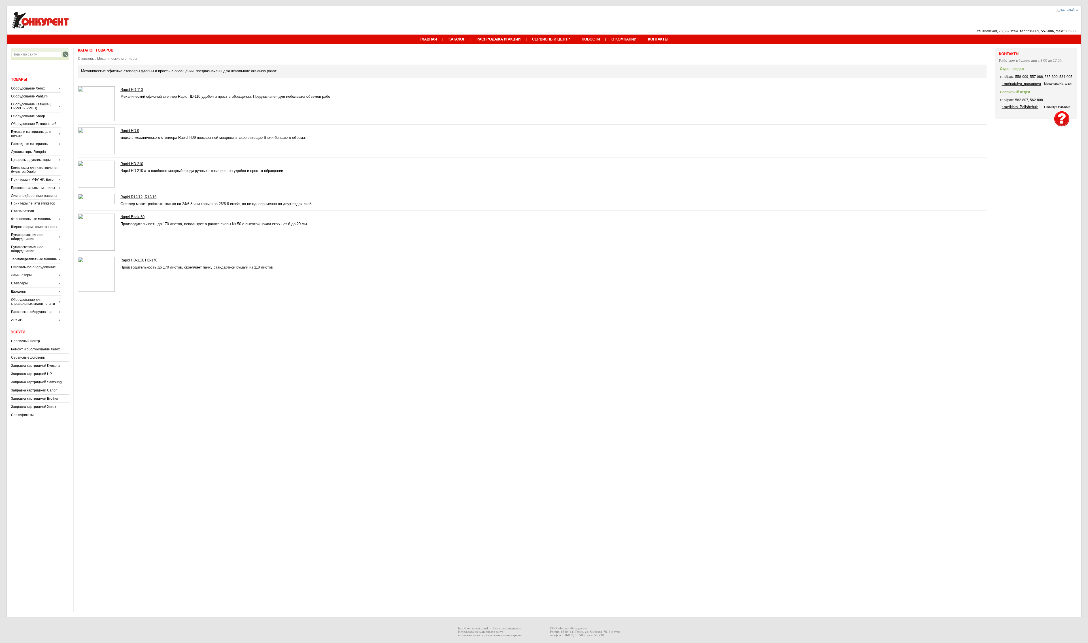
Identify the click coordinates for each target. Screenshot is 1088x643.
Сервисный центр (25, 341)
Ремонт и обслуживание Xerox (35, 349)
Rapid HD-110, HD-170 (138, 260)
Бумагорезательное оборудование (27, 237)
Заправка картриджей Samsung (36, 382)
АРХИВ (16, 320)
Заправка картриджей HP (31, 374)
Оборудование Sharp (28, 116)
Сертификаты (22, 415)
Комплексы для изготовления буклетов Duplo (35, 170)
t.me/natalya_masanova (1021, 84)
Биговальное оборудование (33, 267)
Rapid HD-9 (129, 131)
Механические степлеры (117, 59)
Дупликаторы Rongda (28, 152)
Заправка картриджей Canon (34, 390)
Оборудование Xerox (28, 88)
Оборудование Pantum (29, 96)
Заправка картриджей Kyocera (35, 366)
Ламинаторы (21, 275)
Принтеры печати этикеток (33, 203)
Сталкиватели (22, 211)
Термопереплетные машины (34, 259)
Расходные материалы (29, 144)
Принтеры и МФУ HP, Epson (33, 180)
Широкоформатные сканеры (34, 227)
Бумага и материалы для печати (31, 134)
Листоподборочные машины (34, 196)
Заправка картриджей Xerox (33, 407)
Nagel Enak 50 (132, 217)
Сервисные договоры (28, 357)
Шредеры (19, 291)
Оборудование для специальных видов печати (33, 302)
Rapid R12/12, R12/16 (138, 197)
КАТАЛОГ (457, 39)
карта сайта (1069, 9)
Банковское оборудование (32, 312)
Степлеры (19, 283)
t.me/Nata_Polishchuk (1020, 107)
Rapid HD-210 (131, 164)
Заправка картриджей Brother (34, 399)
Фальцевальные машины (31, 219)
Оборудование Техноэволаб (33, 124)
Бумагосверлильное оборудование (27, 249)
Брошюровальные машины (33, 188)
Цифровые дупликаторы (31, 160)
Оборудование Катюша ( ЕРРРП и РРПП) (31, 106)
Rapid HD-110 (131, 90)
